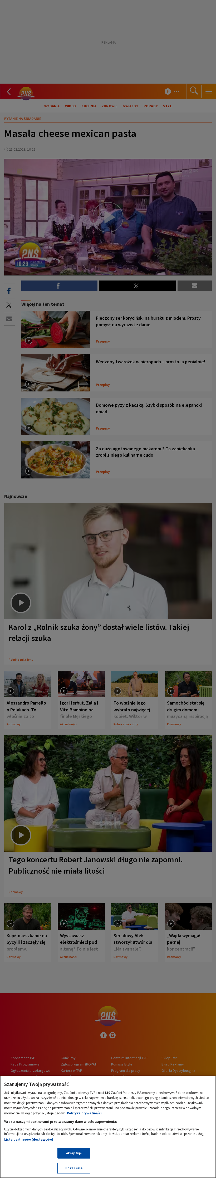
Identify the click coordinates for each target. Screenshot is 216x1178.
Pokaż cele (73, 1168)
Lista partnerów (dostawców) (28, 1139)
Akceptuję (74, 1153)
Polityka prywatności (84, 1113)
